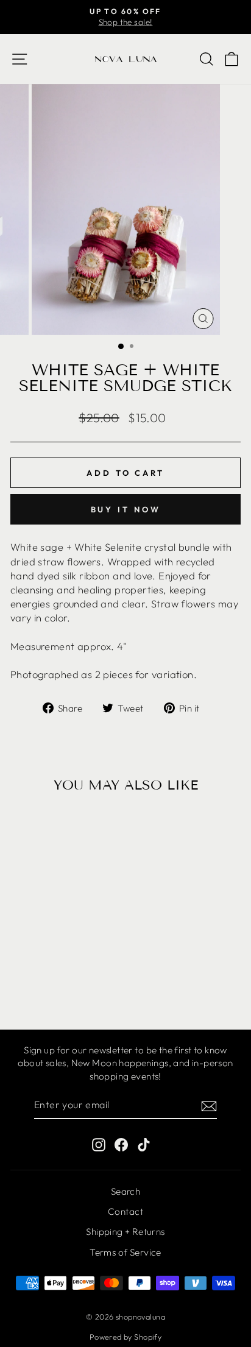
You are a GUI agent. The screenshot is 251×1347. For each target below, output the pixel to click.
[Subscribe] (209, 1105)
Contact (125, 1211)
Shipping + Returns (125, 1231)
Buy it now (126, 509)
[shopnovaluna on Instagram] (98, 1144)
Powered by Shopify (125, 1337)
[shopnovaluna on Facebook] (121, 1144)
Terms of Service (125, 1252)
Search (125, 1191)
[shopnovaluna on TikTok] (143, 1144)
